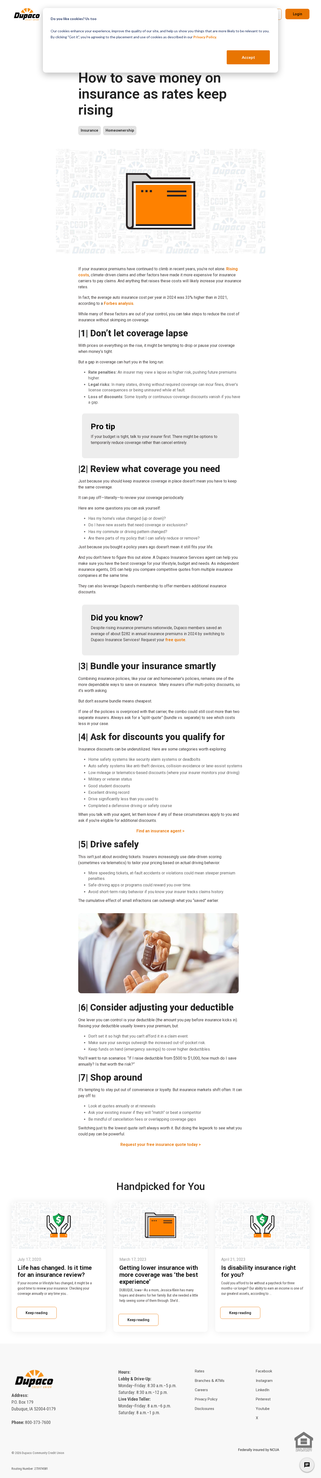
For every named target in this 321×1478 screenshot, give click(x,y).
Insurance (89, 130)
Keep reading (37, 1313)
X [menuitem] (257, 1418)
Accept (248, 57)
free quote (175, 639)
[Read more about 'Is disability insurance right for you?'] (262, 1225)
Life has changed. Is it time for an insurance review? (55, 1271)
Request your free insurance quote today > (160, 1144)
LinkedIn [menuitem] (262, 1390)
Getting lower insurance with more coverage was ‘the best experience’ (158, 1274)
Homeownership (120, 130)
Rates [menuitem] (199, 1371)
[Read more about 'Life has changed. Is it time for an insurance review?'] (59, 1225)
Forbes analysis (118, 303)
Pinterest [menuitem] (263, 1399)
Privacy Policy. (205, 37)
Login (297, 14)
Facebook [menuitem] (264, 1371)
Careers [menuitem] (201, 1390)
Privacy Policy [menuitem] (206, 1399)
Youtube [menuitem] (263, 1408)
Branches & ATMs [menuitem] (209, 1380)
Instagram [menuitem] (264, 1380)
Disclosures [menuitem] (204, 1408)
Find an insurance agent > (160, 831)
